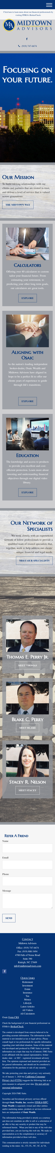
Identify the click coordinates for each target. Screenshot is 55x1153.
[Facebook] (27, 39)
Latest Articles (28, 1006)
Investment (27, 985)
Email (5, 857)
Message (6, 890)
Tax (27, 995)
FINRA (38, 1102)
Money (27, 999)
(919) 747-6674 (29, 46)
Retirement (27, 982)
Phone (5, 874)
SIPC (45, 1102)
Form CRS (13, 1017)
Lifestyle (27, 1003)
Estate (27, 989)
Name (5, 841)
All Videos (27, 1010)
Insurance (27, 992)
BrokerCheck (17, 1026)
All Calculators (27, 1013)
